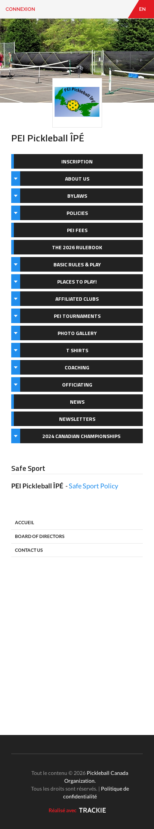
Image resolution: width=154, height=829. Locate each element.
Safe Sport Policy (93, 486)
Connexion (20, 9)
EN (142, 9)
